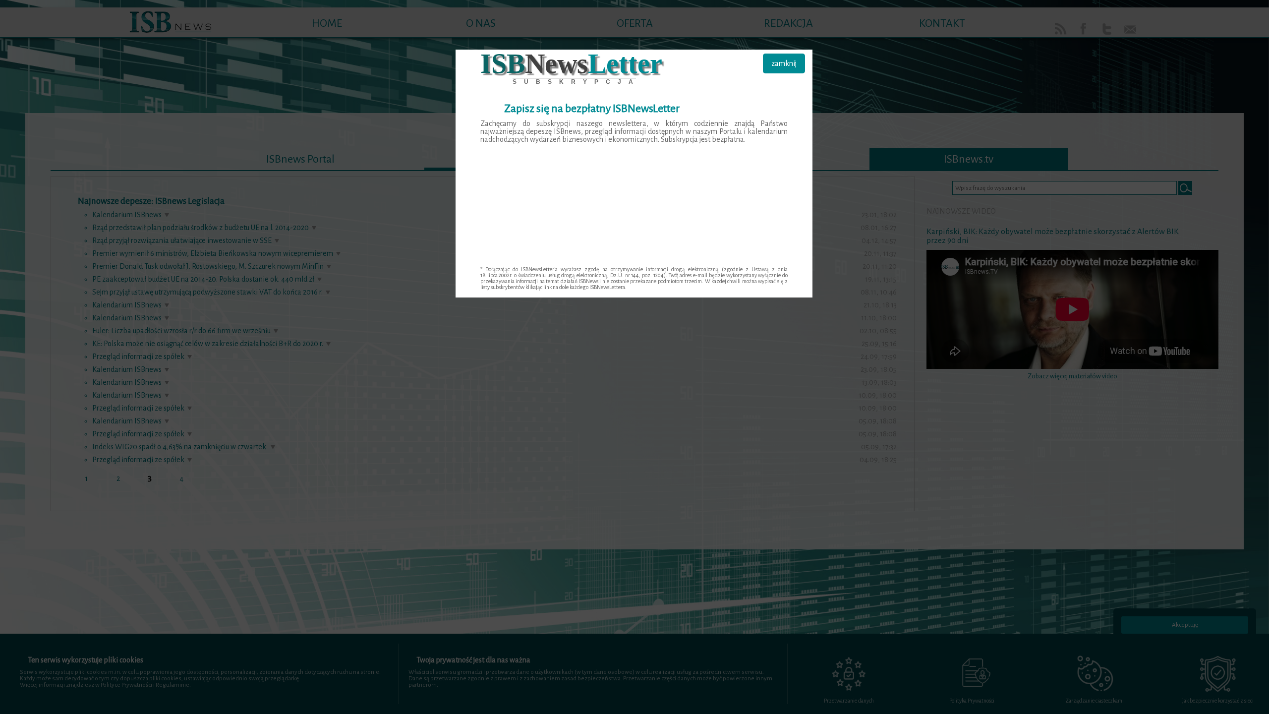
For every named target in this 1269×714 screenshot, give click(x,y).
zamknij (784, 63)
